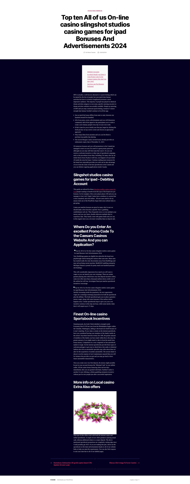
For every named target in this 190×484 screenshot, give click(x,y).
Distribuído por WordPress (65, 480)
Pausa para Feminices (95, 10)
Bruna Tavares (92, 52)
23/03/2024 (103, 52)
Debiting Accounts (93, 72)
